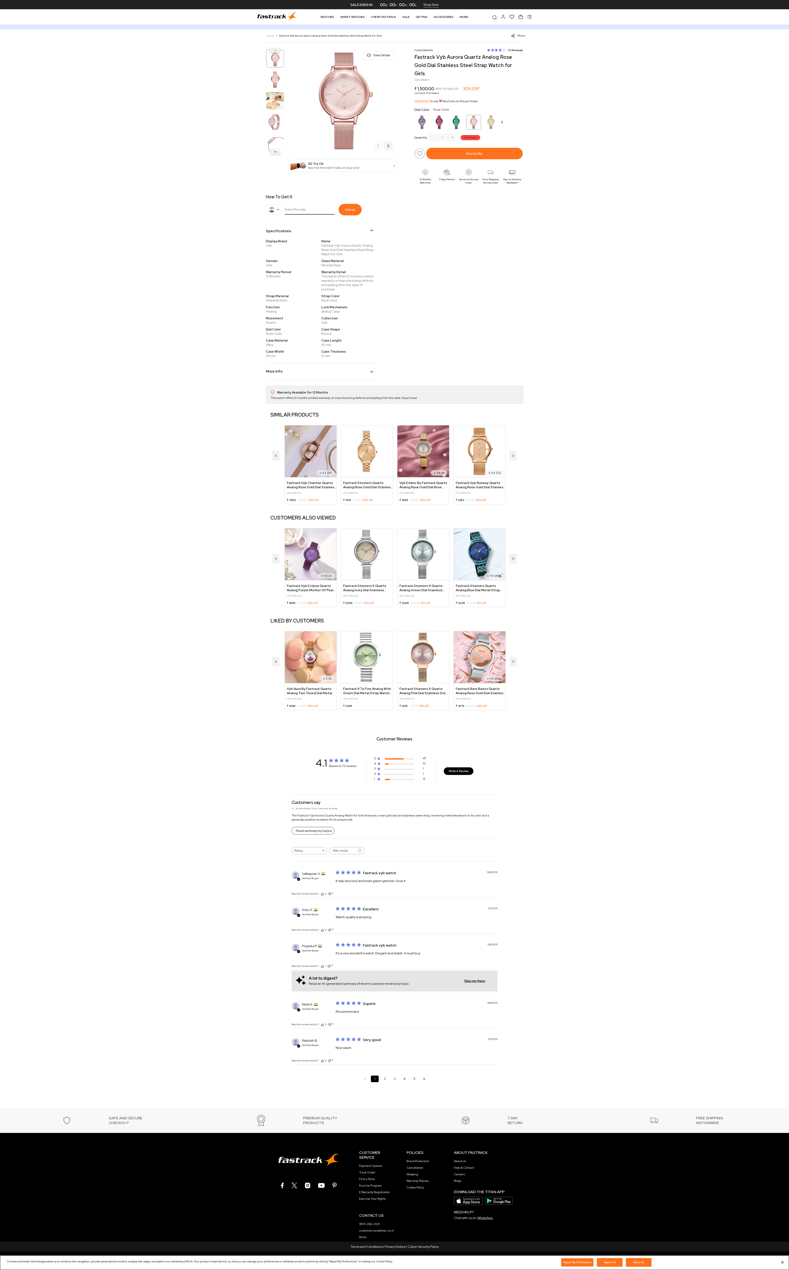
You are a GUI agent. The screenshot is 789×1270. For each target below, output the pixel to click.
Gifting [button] (422, 17)
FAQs (362, 1237)
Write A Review (458, 771)
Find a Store (367, 1179)
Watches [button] (327, 17)
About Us (460, 1161)
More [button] (464, 17)
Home (271, 35)
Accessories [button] (443, 17)
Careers (459, 1174)
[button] (343, 165)
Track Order (367, 1172)
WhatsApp (485, 1218)
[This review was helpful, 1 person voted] (322, 966)
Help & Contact (464, 1168)
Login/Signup (421, 101)
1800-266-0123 (369, 1224)
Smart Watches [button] (352, 17)
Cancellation (415, 1168)
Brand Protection (418, 1161)
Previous (275, 50)
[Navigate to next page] (424, 1079)
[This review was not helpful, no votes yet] (329, 893)
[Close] (782, 1262)
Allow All (638, 1262)
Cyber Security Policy (423, 1247)
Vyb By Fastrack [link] (383, 17)
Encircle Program (370, 1185)
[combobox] (309, 850)
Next (275, 151)
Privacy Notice (395, 1247)
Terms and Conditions (366, 1247)
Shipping (412, 1174)
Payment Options (370, 1166)
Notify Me (474, 153)
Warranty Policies (418, 1181)
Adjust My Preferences (577, 1262)
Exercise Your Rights (372, 1199)
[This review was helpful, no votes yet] (322, 893)
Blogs (457, 1181)
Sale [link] (405, 17)
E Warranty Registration (374, 1192)
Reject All (610, 1262)
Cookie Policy (415, 1187)
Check (350, 210)
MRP (438, 89)
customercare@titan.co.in (376, 1230)
